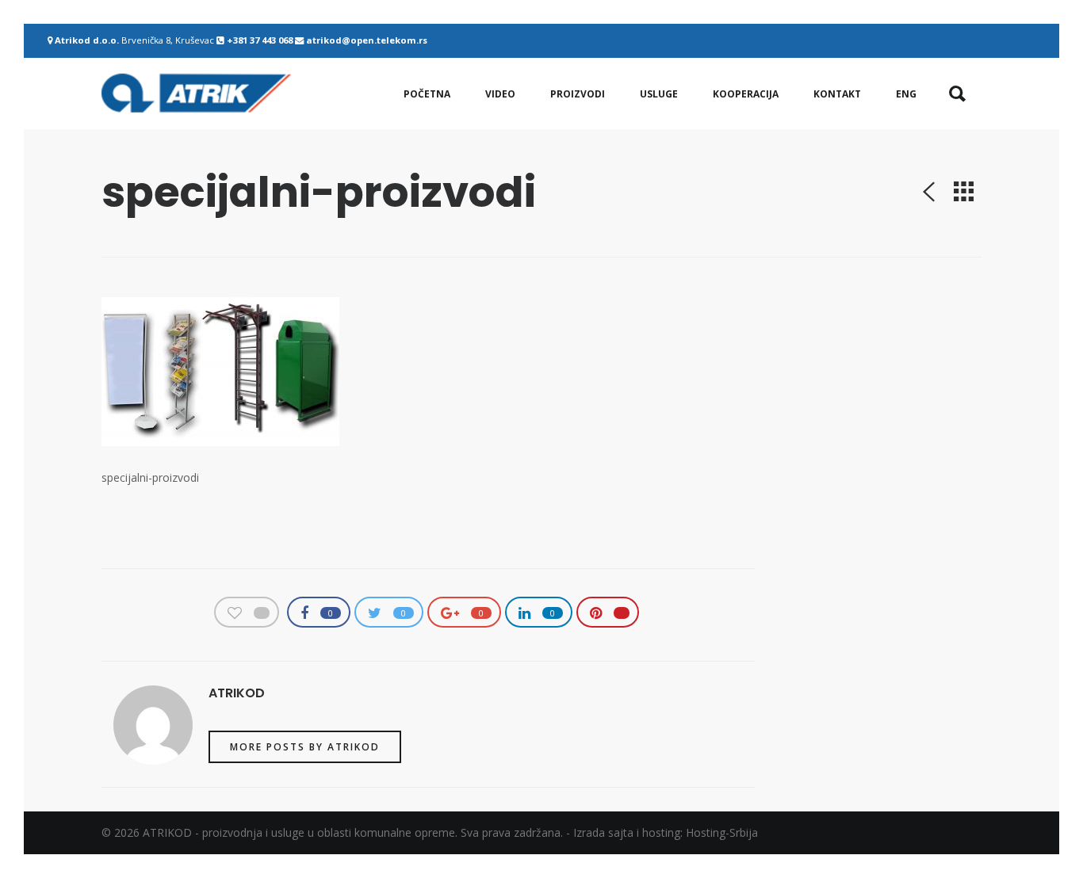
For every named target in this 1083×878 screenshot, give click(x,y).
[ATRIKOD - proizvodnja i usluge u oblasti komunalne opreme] (196, 93)
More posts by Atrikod (305, 747)
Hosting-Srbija (722, 832)
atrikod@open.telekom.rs (366, 40)
